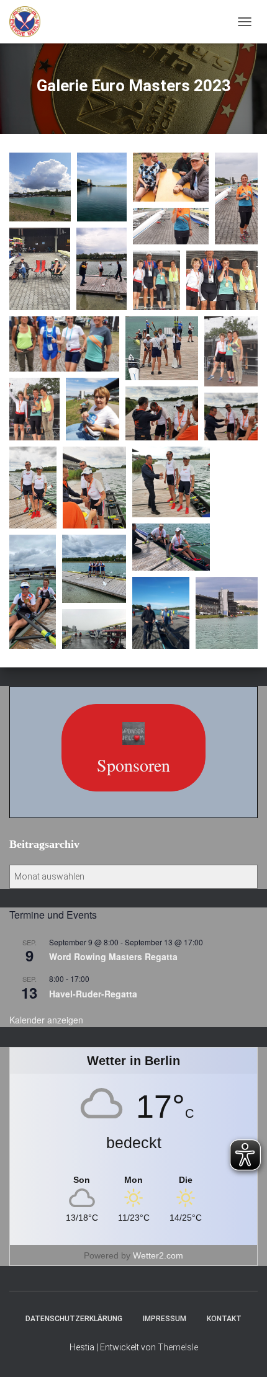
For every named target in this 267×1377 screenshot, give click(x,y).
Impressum (164, 1318)
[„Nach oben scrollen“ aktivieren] (242, 1352)
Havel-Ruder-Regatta (93, 993)
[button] (40, 187)
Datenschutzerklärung (73, 1318)
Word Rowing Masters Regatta (113, 956)
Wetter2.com (158, 1255)
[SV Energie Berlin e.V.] (29, 21)
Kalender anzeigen (46, 1020)
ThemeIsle (178, 1347)
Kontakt (224, 1318)
